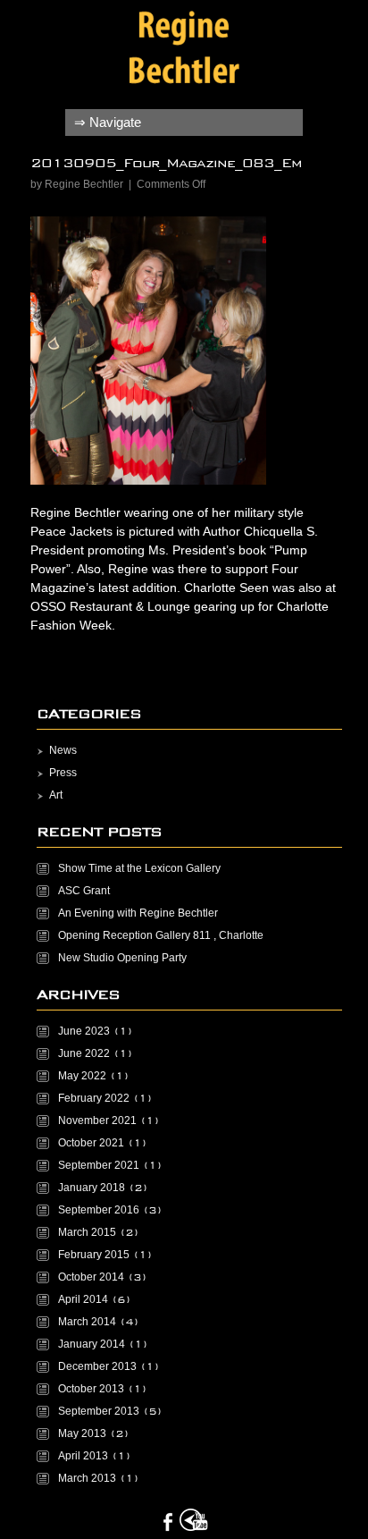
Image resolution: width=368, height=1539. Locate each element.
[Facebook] (168, 1522)
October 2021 (91, 1143)
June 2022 (84, 1053)
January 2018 (91, 1187)
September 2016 (98, 1210)
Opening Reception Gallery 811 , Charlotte (160, 935)
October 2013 (91, 1389)
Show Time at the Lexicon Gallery (139, 868)
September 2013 (98, 1411)
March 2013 (87, 1478)
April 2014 (83, 1299)
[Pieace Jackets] (184, 50)
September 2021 (98, 1165)
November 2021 (97, 1120)
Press (63, 772)
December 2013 (97, 1366)
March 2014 (87, 1321)
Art (56, 795)
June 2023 (84, 1031)
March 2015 (87, 1232)
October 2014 (91, 1277)
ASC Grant (84, 890)
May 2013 (82, 1433)
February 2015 (94, 1254)
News (63, 750)
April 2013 (83, 1456)
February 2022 (94, 1098)
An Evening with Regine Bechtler (138, 913)
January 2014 (91, 1344)
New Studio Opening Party (122, 957)
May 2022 (82, 1076)
